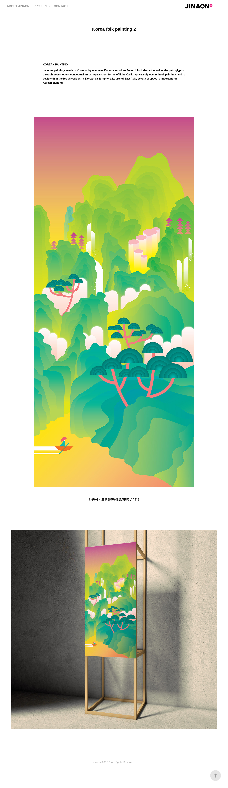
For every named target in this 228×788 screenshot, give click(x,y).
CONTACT (61, 6)
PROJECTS (42, 6)
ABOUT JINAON (18, 6)
